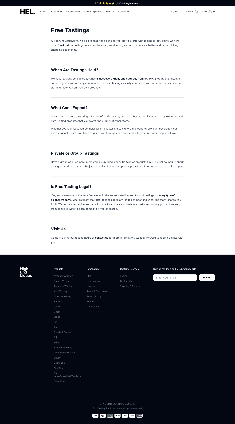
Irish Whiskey (60, 291)
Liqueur (57, 357)
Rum (56, 327)
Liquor (43, 11)
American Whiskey (63, 276)
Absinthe (58, 368)
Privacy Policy (94, 296)
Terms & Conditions (97, 291)
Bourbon (58, 301)
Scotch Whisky (61, 281)
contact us (101, 237)
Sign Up (207, 277)
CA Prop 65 (93, 306)
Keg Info (91, 286)
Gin (55, 322)
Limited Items (73, 11)
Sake (56, 342)
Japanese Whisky (63, 286)
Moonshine (59, 362)
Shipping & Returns (130, 286)
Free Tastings (94, 281)
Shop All (110, 11)
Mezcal (57, 311)
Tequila (57, 306)
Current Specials (93, 11)
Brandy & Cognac (63, 332)
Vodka (57, 316)
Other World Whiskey (64, 352)
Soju (56, 337)
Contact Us (124, 11)
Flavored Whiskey (63, 347)
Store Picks (57, 11)
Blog (89, 276)
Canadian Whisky (63, 296)
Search (123, 276)
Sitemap (91, 301)
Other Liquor (60, 381)
